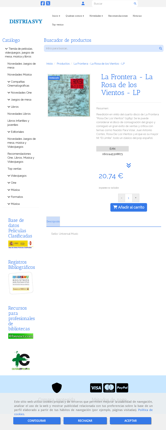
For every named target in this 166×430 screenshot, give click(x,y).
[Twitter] (48, 4)
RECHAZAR (85, 420)
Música (15, 189)
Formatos (16, 196)
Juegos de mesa (20, 99)
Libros (14, 106)
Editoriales (17, 131)
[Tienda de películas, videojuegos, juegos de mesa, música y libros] (6, 48)
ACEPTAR (130, 420)
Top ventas (58, 24)
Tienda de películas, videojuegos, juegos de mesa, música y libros (19, 52)
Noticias (137, 15)
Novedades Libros (19, 113)
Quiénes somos (74, 15)
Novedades (95, 15)
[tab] (53, 221)
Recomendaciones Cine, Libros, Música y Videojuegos (20, 157)
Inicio (55, 15)
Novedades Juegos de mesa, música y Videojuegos (21, 142)
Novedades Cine (21, 92)
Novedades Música (19, 74)
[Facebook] (43, 4)
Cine (13, 182)
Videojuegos (18, 175)
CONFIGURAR (37, 420)
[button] (83, 3)
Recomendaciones (118, 15)
